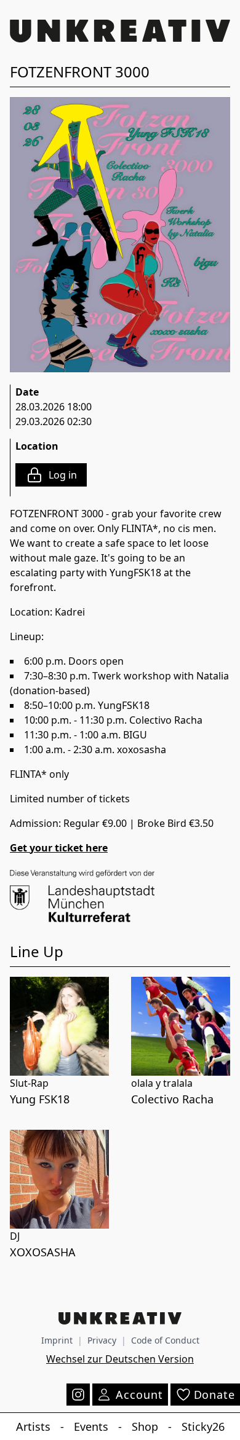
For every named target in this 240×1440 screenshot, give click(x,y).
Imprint (57, 1340)
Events (91, 1426)
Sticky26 (203, 1426)
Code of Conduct (165, 1340)
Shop (145, 1426)
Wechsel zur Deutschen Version (120, 1359)
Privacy (101, 1340)
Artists (33, 1426)
